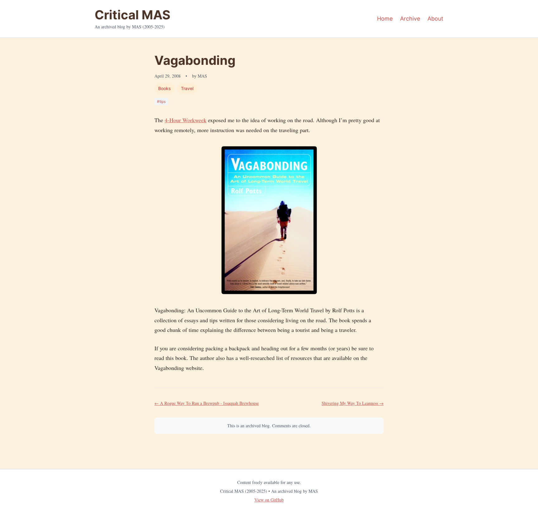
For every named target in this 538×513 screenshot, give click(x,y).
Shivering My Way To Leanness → (353, 403)
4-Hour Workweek (185, 120)
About (435, 18)
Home (385, 18)
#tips (161, 101)
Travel (187, 88)
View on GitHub (269, 500)
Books (164, 88)
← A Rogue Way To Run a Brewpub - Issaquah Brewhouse (206, 403)
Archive (410, 18)
